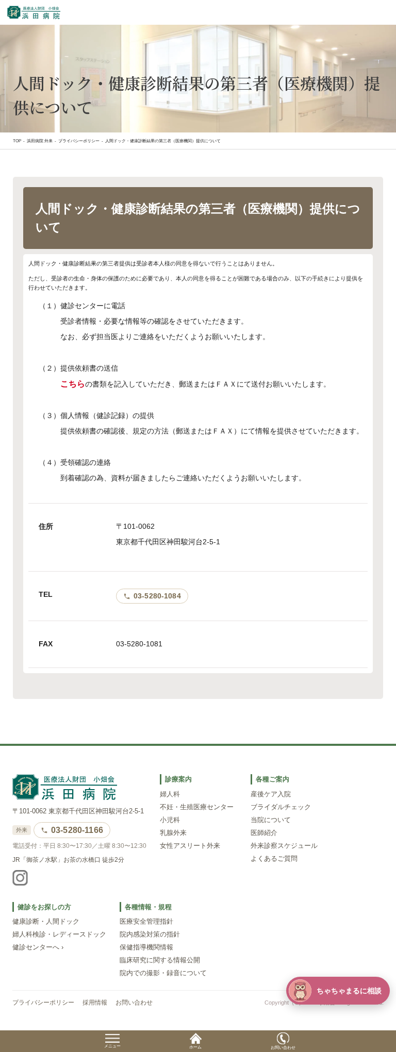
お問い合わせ (134, 1002)
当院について (271, 820)
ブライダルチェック (281, 807)
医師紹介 (264, 833)
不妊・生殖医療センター (197, 807)
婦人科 (170, 794)
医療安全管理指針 (146, 921)
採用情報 (94, 1002)
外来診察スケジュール (284, 845)
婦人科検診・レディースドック (59, 934)
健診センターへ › (37, 947)
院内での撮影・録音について (163, 973)
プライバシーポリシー (43, 1002)
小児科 (170, 820)
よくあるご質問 (274, 858)
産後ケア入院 (271, 794)
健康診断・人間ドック (45, 921)
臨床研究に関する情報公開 (160, 960)
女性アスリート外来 (190, 845)
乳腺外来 (173, 833)
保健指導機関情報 (146, 947)
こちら (72, 383)
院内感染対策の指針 (150, 934)
